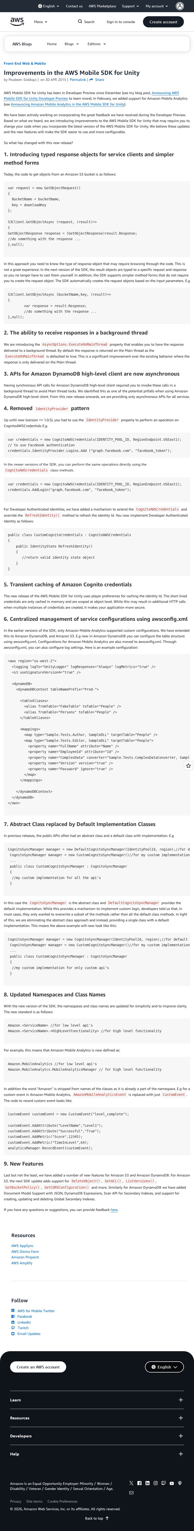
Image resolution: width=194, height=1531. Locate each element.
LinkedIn (23, 1322)
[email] (131, 1493)
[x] (131, 1484)
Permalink (78, 79)
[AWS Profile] (180, 6)
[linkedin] (148, 1484)
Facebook (23, 1316)
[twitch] (164, 1484)
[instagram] (156, 1484)
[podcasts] (180, 1484)
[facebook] (139, 1484)
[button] (163, 21)
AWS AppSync (22, 1245)
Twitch (22, 1328)
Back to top (94, 1518)
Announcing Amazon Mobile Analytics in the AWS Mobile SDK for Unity (67, 104)
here (114, 1209)
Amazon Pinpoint (25, 1257)
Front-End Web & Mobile (25, 63)
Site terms (34, 1501)
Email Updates (27, 1333)
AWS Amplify (21, 1263)
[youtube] (172, 1484)
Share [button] (99, 79)
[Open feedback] (188, 765)
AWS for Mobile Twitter (35, 1311)
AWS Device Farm (25, 1251)
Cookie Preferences (62, 1501)
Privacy (15, 1501)
